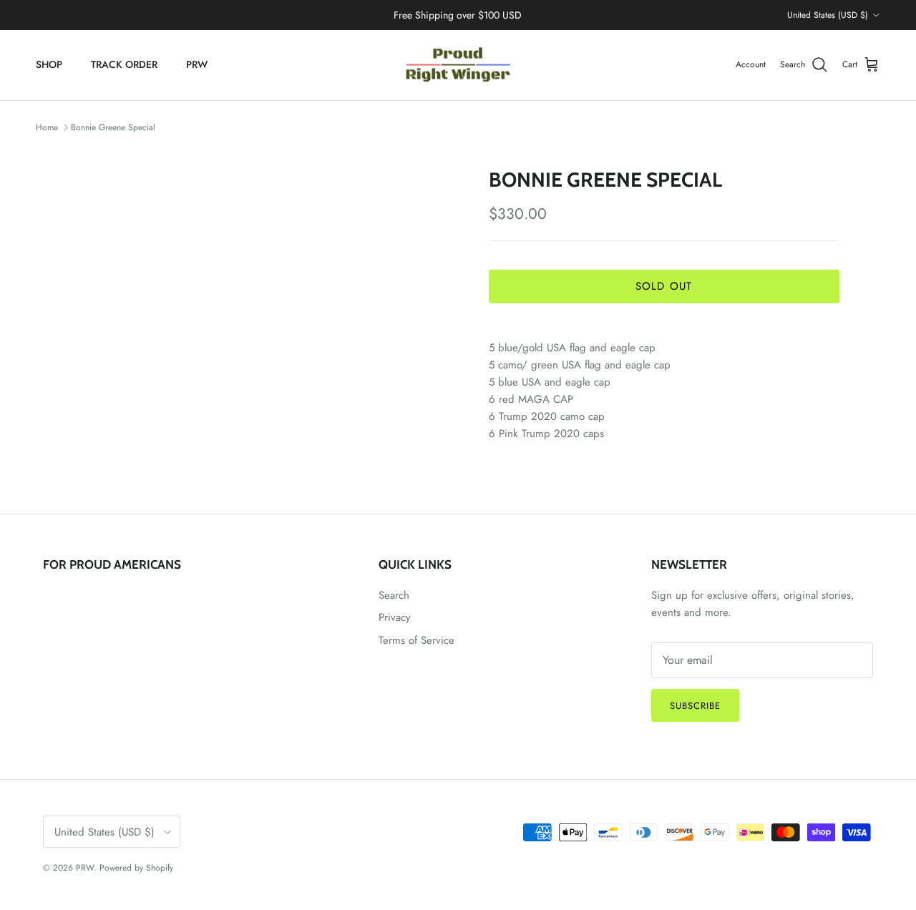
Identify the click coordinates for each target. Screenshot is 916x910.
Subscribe (695, 706)
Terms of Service (416, 640)
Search (394, 595)
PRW (197, 64)
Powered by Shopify (136, 867)
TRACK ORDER (124, 64)
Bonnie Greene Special (113, 127)
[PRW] (458, 65)
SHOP (49, 64)
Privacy (395, 617)
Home (47, 127)
